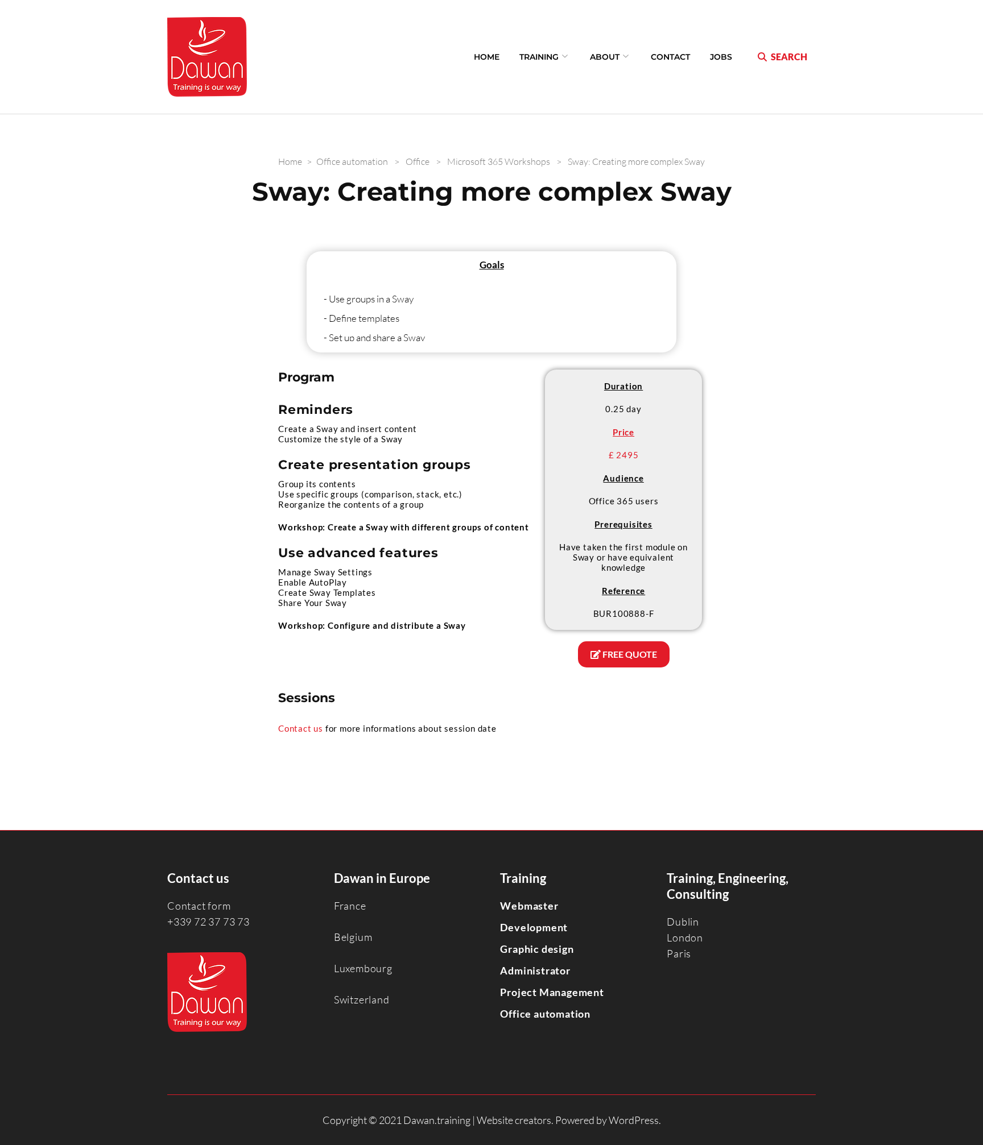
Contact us (300, 728)
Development (534, 927)
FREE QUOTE (629, 654)
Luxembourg (363, 968)
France (350, 905)
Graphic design (536, 949)
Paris (679, 953)
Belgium (353, 937)
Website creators (514, 1120)
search (789, 56)
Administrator (535, 970)
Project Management (552, 992)
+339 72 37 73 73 (208, 921)
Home (486, 57)
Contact (670, 57)
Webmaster (529, 905)
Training (539, 57)
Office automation (545, 1013)
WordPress (634, 1120)
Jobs (721, 57)
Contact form (199, 905)
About (604, 57)
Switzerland (362, 999)
